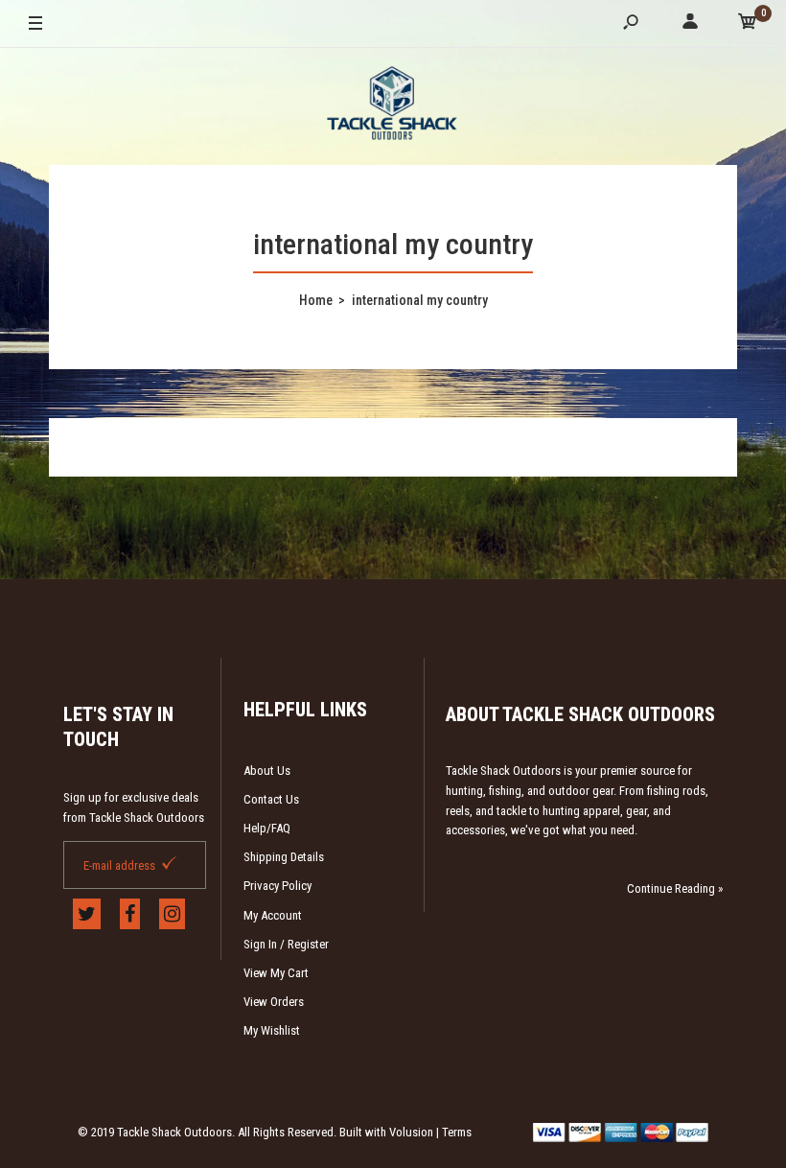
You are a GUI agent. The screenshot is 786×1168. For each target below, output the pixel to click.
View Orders (273, 1001)
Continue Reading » (675, 888)
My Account (272, 915)
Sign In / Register (286, 944)
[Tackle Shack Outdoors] (393, 106)
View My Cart (276, 973)
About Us (266, 770)
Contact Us (271, 799)
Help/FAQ (266, 828)
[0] (747, 24)
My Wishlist (271, 1030)
